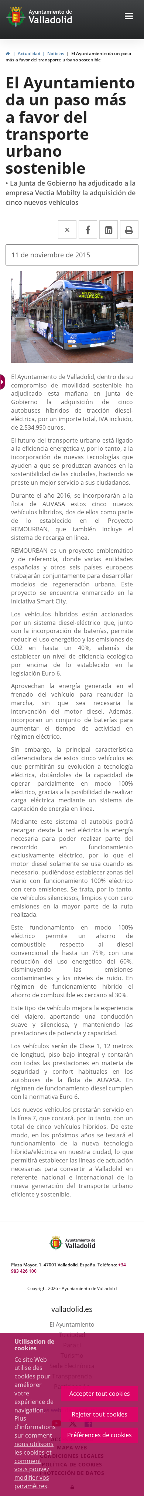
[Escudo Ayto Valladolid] (56, 1242)
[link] (8, 53)
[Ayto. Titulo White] (50, 17)
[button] (128, 16)
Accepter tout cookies (99, 1394)
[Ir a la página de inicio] (17, 17)
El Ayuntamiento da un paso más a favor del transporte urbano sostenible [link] (68, 56)
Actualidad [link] (29, 53)
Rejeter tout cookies (99, 1414)
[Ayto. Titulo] (79, 1242)
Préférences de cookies (99, 1435)
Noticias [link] (55, 53)
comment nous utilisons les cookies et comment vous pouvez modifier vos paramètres (34, 1460)
